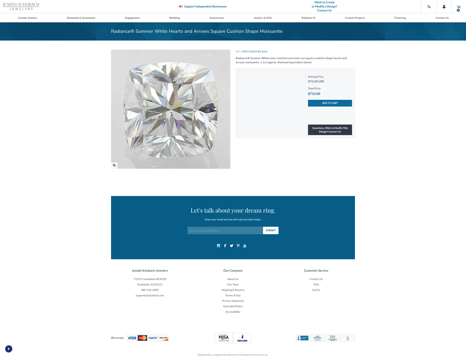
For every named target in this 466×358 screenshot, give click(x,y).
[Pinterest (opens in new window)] (238, 245)
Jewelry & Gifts (263, 17)
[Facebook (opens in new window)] (225, 245)
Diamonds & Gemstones (81, 17)
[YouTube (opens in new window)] (244, 245)
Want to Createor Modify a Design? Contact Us (324, 6)
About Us (232, 279)
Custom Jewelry (27, 17)
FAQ (316, 284)
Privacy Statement (233, 301)
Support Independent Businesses (205, 6)
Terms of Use (233, 295)
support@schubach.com (150, 295)
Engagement (132, 17)
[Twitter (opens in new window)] (231, 245)
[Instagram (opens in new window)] (218, 245)
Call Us (316, 290)
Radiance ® (308, 17)
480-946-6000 (150, 290)
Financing (400, 17)
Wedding (174, 17)
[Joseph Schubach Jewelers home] (21, 6)
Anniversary (217, 17)
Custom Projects (355, 17)
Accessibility (233, 311)
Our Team (233, 284)
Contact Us (442, 17)
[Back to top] (461, 313)
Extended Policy (232, 306)
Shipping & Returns (233, 290)
